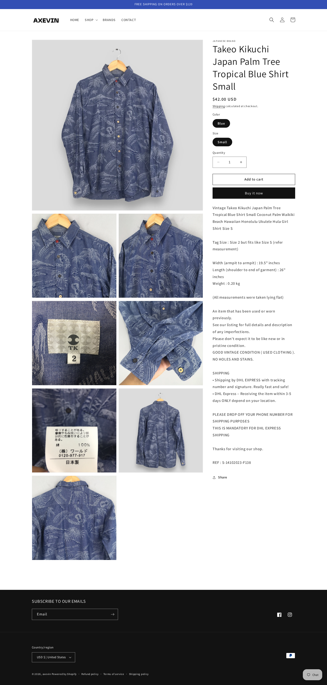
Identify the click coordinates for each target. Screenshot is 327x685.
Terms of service (113, 674)
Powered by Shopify (64, 674)
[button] (91, 20)
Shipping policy (139, 674)
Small (222, 142)
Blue (221, 123)
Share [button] (222, 477)
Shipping (219, 106)
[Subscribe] (112, 614)
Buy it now (254, 193)
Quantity (219, 153)
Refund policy (90, 674)
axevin (47, 674)
